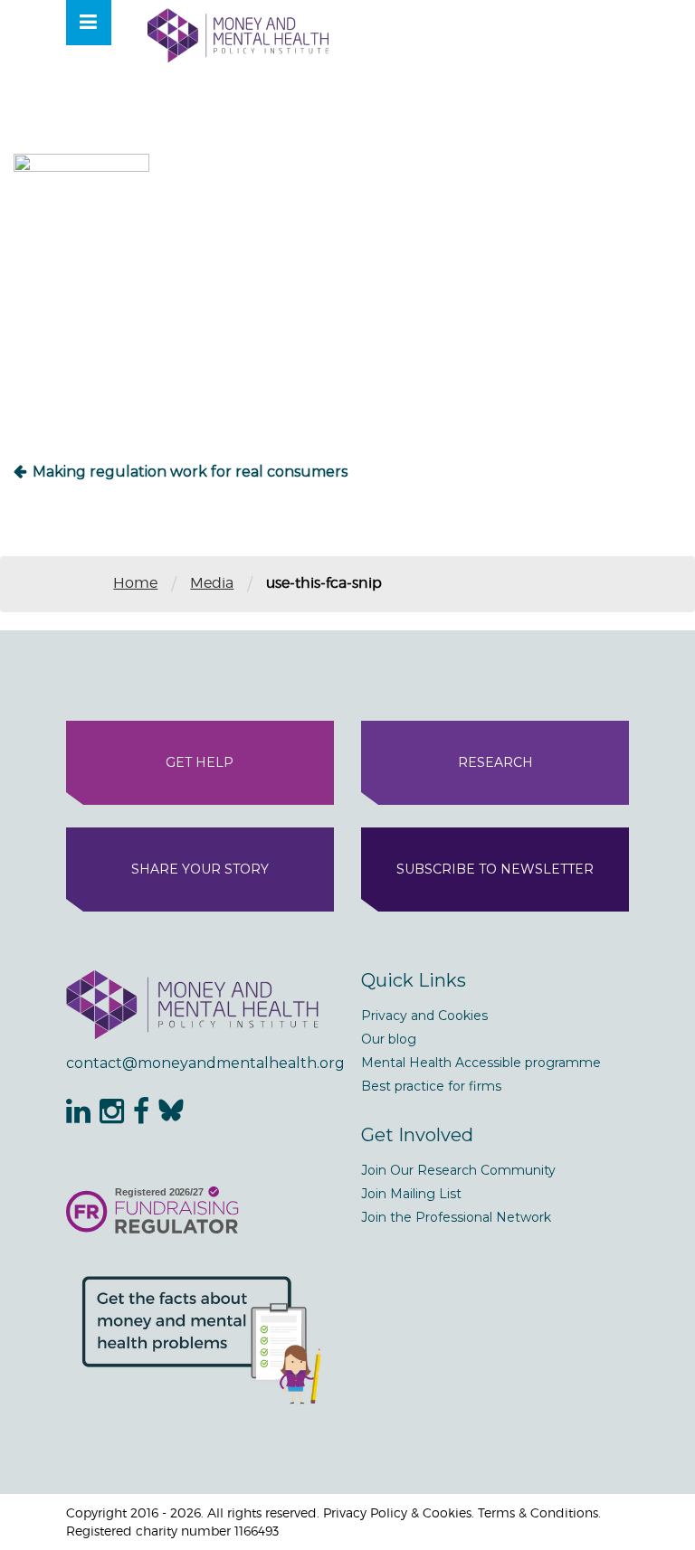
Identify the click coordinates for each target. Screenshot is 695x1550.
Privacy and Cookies (424, 1015)
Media (211, 582)
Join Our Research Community (458, 1170)
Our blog (388, 1039)
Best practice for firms (431, 1086)
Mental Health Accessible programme (481, 1062)
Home (135, 582)
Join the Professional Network (456, 1217)
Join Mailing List (411, 1194)
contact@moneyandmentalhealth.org (200, 1063)
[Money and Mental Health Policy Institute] (238, 34)
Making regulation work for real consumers (190, 471)
